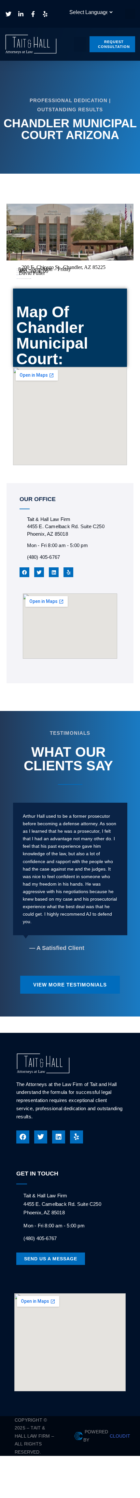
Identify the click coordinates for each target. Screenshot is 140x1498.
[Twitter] (39, 572)
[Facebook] (24, 572)
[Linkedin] (54, 572)
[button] (130, 14)
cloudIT (119, 1436)
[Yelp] (68, 572)
